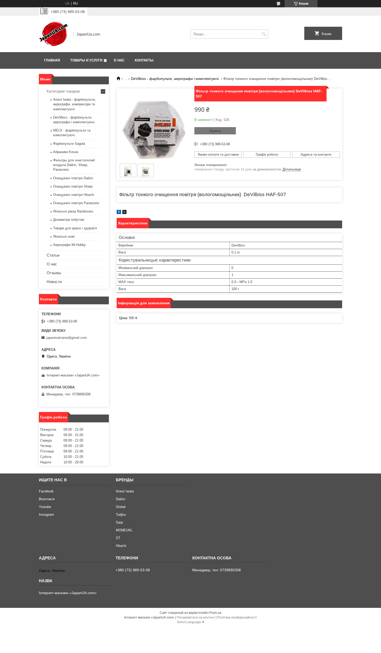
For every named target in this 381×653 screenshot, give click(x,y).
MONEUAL (124, 530)
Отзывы (54, 273)
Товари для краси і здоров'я (75, 228)
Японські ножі (64, 236)
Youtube (45, 507)
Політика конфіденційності (237, 617)
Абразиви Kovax (66, 152)
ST (118, 538)
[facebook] (119, 213)
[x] (124, 213)
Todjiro (121, 515)
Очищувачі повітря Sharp (73, 186)
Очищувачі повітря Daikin (73, 178)
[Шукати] (263, 34)
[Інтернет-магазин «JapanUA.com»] (54, 34)
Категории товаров (63, 91)
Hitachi (121, 546)
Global (120, 507)
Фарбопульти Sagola (69, 144)
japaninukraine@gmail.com (66, 338)
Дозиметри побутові (68, 220)
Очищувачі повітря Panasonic (76, 203)
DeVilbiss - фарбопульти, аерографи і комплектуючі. (175, 79)
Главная (52, 60)
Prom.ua (215, 613)
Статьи (53, 255)
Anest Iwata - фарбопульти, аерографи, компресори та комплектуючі (74, 104)
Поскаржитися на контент (196, 617)
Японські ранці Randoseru (73, 211)
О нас (119, 60)
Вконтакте (47, 499)
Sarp (119, 522)
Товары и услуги (86, 60)
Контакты (144, 60)
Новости (54, 281)
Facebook (46, 491)
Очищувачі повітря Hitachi (73, 195)
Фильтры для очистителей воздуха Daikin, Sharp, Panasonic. (74, 164)
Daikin (120, 499)
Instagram (46, 515)
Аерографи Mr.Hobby (69, 245)
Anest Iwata (125, 491)
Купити (215, 131)
